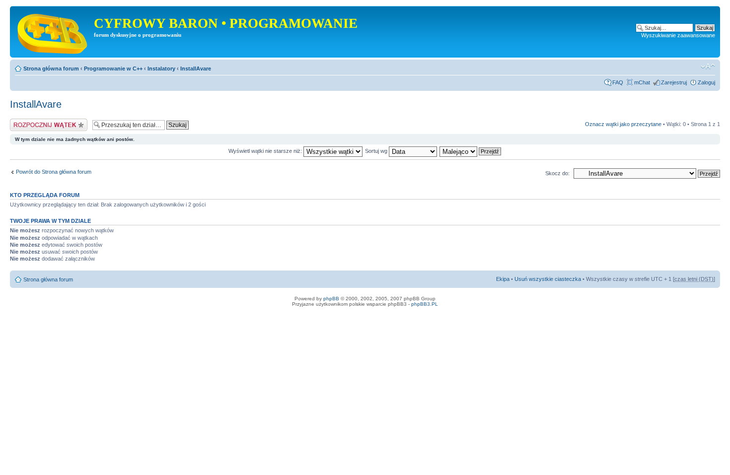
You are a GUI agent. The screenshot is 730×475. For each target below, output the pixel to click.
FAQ (617, 82)
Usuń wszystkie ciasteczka (547, 279)
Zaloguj (706, 82)
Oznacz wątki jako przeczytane (623, 124)
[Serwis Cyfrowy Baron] (53, 31)
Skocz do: (557, 173)
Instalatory (161, 68)
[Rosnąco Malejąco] (470, 151)
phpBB (331, 298)
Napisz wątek (26, 122)
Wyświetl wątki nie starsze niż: (265, 151)
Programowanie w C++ (113, 68)
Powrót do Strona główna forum (53, 172)
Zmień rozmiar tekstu (708, 66)
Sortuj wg (377, 151)
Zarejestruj (674, 82)
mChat (642, 82)
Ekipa (503, 279)
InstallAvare (195, 68)
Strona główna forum (51, 68)
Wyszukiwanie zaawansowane (678, 35)
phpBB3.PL (424, 304)
